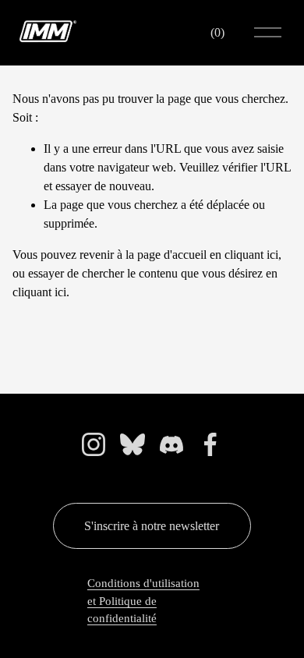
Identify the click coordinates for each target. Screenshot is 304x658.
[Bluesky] (132, 444)
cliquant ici (251, 254)
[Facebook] (210, 444)
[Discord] (171, 444)
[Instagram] (93, 444)
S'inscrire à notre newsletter (151, 525)
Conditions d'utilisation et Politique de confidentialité (143, 600)
